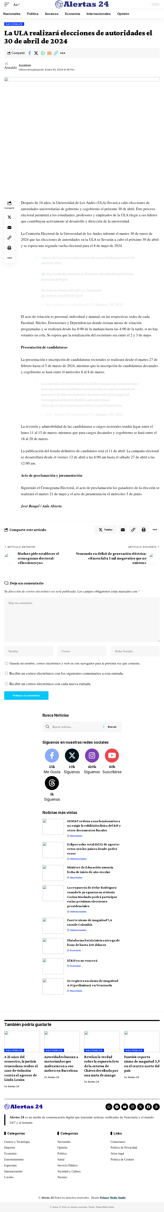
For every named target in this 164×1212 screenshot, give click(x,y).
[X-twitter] (140, 1106)
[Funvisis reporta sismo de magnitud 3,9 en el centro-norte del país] (142, 1041)
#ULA (56, 258)
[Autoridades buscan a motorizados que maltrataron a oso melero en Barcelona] (62, 1041)
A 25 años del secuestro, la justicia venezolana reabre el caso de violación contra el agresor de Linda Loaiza (21, 1068)
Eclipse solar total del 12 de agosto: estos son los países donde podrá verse (93, 848)
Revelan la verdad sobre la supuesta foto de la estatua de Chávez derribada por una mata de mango (101, 1066)
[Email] (49, 53)
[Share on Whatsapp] (43, 53)
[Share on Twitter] (36, 53)
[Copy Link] (56, 53)
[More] (63, 53)
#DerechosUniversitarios (59, 405)
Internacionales (78, 859)
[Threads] (52, 789)
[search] (144, 4)
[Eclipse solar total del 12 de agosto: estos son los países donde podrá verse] (53, 850)
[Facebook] (52, 762)
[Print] (9, 248)
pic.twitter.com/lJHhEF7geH (62, 296)
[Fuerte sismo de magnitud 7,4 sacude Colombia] (53, 926)
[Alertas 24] (82, 4)
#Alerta (46, 258)
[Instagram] (91, 762)
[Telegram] (116, 1106)
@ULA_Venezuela (88, 290)
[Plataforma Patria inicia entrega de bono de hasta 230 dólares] (53, 946)
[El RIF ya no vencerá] (53, 966)
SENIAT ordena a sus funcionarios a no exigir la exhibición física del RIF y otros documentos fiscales (94, 825)
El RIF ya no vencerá (82, 960)
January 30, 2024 (109, 304)
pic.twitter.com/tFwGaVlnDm (100, 405)
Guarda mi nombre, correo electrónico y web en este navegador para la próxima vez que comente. (75, 663)
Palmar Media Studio (113, 1197)
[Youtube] (112, 762)
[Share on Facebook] (29, 53)
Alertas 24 (13, 1086)
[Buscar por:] (76, 726)
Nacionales (14, 24)
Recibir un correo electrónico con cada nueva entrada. (50, 683)
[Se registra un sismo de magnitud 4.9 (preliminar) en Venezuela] (53, 986)
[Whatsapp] (108, 1106)
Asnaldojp (25, 65)
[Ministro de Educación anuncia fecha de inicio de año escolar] (53, 873)
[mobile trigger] (8, 4)
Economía (75, 950)
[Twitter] (72, 762)
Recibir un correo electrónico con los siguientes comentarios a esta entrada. (66, 673)
